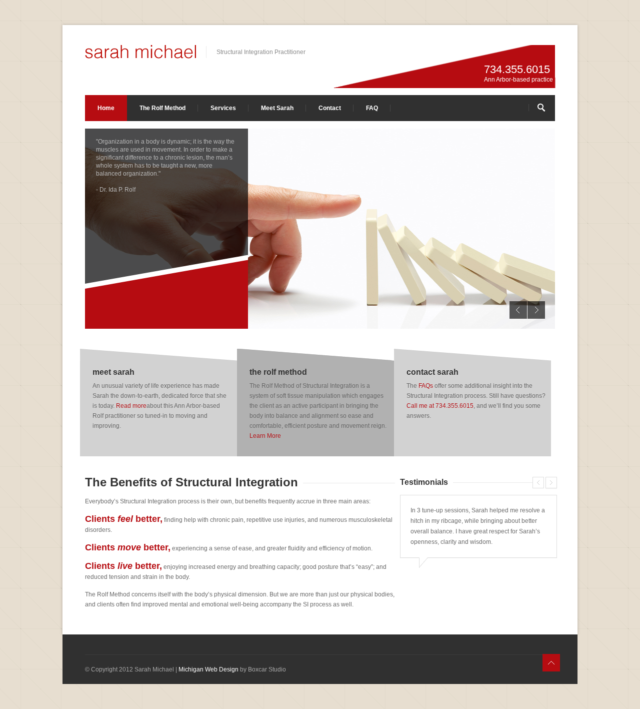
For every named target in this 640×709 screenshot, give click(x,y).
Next (536, 310)
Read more (131, 405)
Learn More (265, 435)
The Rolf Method (163, 108)
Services (223, 108)
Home (106, 108)
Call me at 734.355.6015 (440, 405)
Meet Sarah (277, 108)
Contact (329, 108)
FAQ (372, 108)
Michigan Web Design (208, 669)
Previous (518, 310)
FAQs (425, 385)
